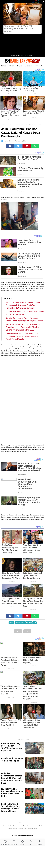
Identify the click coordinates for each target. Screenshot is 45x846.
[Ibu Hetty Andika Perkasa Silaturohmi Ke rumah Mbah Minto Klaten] (34, 793)
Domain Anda (7, 826)
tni (35, 622)
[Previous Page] (18, 631)
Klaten (11, 66)
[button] (10, 146)
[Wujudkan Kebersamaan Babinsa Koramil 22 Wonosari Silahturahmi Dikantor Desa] (34, 778)
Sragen (19, 66)
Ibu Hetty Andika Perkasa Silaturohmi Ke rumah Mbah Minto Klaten (12, 792)
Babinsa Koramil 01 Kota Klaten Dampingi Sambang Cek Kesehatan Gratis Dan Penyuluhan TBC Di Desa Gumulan (23, 305)
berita (11, 622)
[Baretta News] (22, 61)
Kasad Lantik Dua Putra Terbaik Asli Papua (12, 759)
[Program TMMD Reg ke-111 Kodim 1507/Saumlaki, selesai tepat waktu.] (34, 748)
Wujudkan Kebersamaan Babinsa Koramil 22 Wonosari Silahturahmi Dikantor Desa (11, 778)
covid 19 (29, 622)
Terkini (3, 66)
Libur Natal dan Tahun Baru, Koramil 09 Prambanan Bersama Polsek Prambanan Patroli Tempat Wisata (22, 336)
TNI (42, 66)
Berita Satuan (19, 622)
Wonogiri (28, 66)
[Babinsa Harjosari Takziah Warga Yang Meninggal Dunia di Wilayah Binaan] (34, 808)
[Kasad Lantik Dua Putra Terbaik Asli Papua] (34, 763)
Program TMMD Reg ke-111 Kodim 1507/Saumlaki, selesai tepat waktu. (12, 747)
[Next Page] (27, 631)
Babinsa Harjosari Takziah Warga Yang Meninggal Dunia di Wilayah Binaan (10, 807)
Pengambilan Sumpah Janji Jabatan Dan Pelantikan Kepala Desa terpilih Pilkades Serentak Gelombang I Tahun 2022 (23, 327)
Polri (36, 66)
